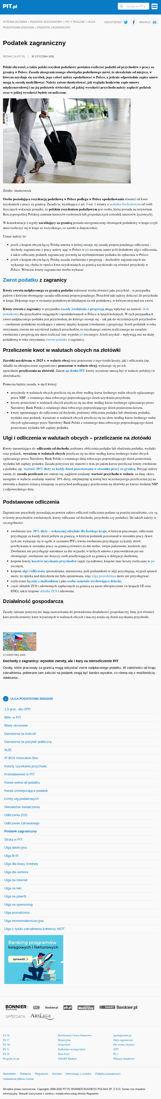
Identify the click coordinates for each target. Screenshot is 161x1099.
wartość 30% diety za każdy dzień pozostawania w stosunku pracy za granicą (79, 468)
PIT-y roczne (75, 21)
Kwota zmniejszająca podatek (26, 791)
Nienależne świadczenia (22, 807)
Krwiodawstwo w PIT (19, 774)
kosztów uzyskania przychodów (54, 561)
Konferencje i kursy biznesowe (75, 1035)
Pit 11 (6, 1049)
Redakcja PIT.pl (14, 56)
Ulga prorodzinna (16, 912)
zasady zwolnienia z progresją (82, 308)
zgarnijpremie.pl (122, 1035)
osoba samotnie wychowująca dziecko (94, 580)
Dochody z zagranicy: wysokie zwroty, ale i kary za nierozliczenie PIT (60, 661)
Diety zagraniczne (123, 1040)
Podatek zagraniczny (20, 831)
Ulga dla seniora (16, 872)
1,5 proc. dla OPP (17, 709)
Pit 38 (6, 1035)
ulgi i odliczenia (33, 571)
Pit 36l (6, 1044)
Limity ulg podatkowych (21, 799)
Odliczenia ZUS (15, 815)
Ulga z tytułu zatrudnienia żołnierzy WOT (34, 929)
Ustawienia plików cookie (18, 1078)
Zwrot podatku (20, 280)
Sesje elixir (64, 1044)
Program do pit (11, 1058)
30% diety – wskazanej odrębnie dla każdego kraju (70, 531)
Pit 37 (6, 1040)
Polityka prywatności (107, 1073)
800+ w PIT (12, 717)
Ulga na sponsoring (18, 904)
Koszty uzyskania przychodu (25, 766)
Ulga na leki (13, 888)
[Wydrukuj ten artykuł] (154, 22)
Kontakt (57, 1073)
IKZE (8, 750)
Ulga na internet (15, 880)
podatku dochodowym (125, 204)
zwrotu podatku (56, 339)
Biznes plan (64, 1040)
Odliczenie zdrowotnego (21, 823)
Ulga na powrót (15, 896)
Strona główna (15, 21)
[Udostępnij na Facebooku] (133, 22)
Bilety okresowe (16, 725)
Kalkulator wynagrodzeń (71, 1049)
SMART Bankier (67, 1058)
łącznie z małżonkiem (42, 580)
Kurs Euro (64, 1054)
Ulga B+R (11, 856)
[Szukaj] (121, 6)
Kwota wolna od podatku (22, 782)
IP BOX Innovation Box (21, 758)
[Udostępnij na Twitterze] (125, 22)
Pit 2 (115, 1054)
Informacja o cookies (78, 1073)
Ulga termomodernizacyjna (24, 921)
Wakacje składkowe (124, 1058)
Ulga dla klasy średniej (21, 864)
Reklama (25, 1073)
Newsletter (9, 1073)
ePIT (116, 1049)
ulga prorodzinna (104, 576)
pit (87, 249)
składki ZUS (48, 591)
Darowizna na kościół (20, 734)
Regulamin (41, 1073)
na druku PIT (75, 370)
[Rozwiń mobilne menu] (154, 6)
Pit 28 (6, 1054)
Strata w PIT (13, 839)
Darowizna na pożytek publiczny (28, 742)
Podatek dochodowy (46, 21)
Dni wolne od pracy (124, 1044)
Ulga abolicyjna (15, 847)
